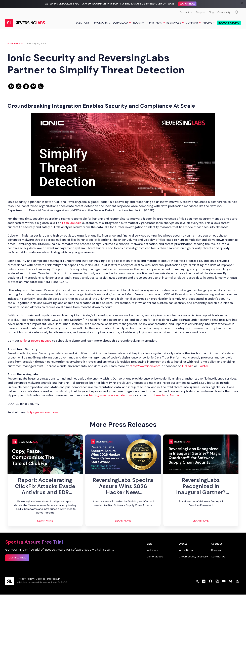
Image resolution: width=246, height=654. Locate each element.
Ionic (23, 341)
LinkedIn (187, 366)
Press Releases (16, 43)
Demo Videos (155, 556)
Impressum (53, 578)
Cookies (40, 578)
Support (200, 12)
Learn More (45, 521)
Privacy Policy (25, 578)
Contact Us (186, 12)
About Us (217, 543)
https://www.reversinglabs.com (110, 395)
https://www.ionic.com (145, 366)
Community (223, 12)
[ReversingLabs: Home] (25, 23)
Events (183, 543)
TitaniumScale (71, 223)
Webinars (152, 550)
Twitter (203, 366)
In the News (186, 550)
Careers (216, 550)
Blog (211, 12)
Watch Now (187, 3)
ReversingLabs (41, 341)
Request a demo (228, 22)
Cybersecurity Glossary (193, 556)
